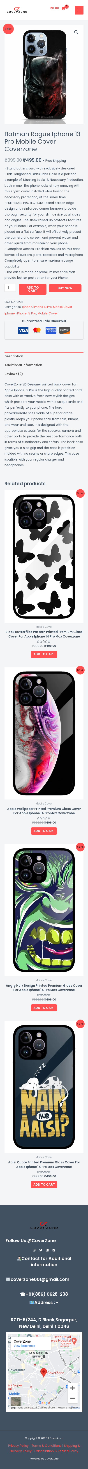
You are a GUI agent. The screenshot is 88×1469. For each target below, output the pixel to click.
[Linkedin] (47, 1250)
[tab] (44, 356)
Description (14, 356)
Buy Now (65, 288)
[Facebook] (54, 1250)
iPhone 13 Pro (42, 307)
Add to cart (33, 289)
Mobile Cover (62, 307)
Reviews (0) (14, 374)
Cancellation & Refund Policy (56, 1451)
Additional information (23, 365)
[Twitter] (40, 1250)
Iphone (27, 307)
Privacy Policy (18, 1446)
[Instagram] (34, 1250)
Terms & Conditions (46, 1446)
